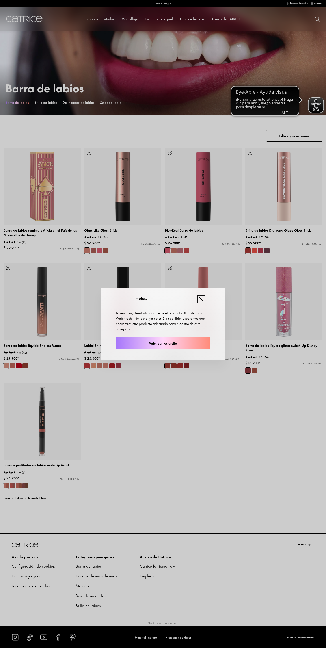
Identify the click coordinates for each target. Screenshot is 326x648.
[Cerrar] (201, 299)
